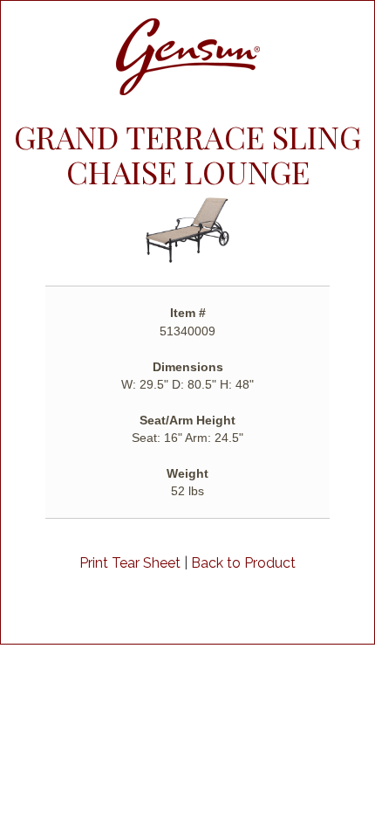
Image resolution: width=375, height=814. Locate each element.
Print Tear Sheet (130, 563)
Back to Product (243, 563)
